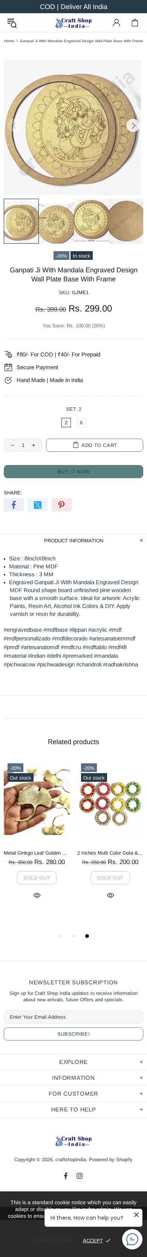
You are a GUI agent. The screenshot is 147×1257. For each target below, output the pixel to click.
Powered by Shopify (111, 1159)
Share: (13, 493)
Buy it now (74, 471)
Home (9, 41)
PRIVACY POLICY (54, 1240)
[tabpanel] (37, 838)
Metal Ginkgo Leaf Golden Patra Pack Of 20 (37, 853)
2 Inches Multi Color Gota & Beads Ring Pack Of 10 (110, 853)
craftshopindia (73, 23)
